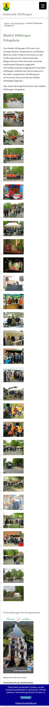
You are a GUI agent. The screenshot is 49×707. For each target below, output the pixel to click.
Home (6, 23)
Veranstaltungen (18, 23)
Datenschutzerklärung (25, 703)
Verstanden (26, 698)
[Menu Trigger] (43, 5)
